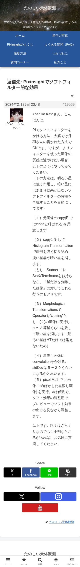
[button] (67, 472)
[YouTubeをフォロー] (40, 507)
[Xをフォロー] (22, 496)
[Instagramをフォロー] (58, 496)
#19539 (69, 104)
